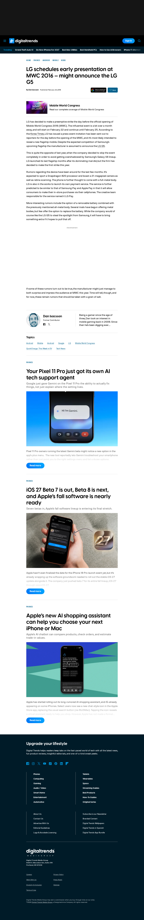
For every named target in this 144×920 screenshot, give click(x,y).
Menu (4, 40)
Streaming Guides (91, 788)
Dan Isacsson (34, 90)
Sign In (128, 40)
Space (86, 783)
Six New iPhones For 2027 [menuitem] (47, 50)
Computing (38, 778)
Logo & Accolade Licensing (44, 832)
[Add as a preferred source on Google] (98, 90)
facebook (44, 324)
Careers (29, 874)
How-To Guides (89, 797)
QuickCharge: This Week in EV (39, 348)
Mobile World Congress (65, 106)
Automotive (38, 802)
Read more (35, 465)
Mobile (40, 343)
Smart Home (39, 792)
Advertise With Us (41, 823)
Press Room (57, 880)
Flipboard (67, 763)
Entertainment (40, 797)
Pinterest (55, 763)
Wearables (88, 778)
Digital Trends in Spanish (93, 828)
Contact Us (38, 818)
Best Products (89, 792)
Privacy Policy (58, 874)
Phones (36, 774)
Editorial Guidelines (41, 828)
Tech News (60, 348)
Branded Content (90, 818)
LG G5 (101, 145)
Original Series (89, 802)
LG (69, 343)
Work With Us (31, 880)
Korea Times (37, 133)
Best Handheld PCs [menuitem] (88, 50)
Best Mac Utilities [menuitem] (69, 50)
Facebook (27, 763)
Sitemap (56, 885)
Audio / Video (39, 788)
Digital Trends (18, 45)
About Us (37, 814)
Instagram (33, 763)
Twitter (39, 763)
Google (61, 343)
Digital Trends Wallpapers (93, 823)
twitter (49, 324)
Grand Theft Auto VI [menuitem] (24, 50)
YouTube (44, 763)
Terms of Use (31, 890)
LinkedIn (61, 763)
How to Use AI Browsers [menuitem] (110, 50)
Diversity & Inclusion (34, 885)
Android (29, 343)
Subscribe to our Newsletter (94, 814)
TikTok (50, 763)
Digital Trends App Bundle (94, 832)
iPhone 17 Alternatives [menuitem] (134, 50)
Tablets (86, 774)
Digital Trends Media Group (42, 902)
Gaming (37, 783)
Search (139, 40)
